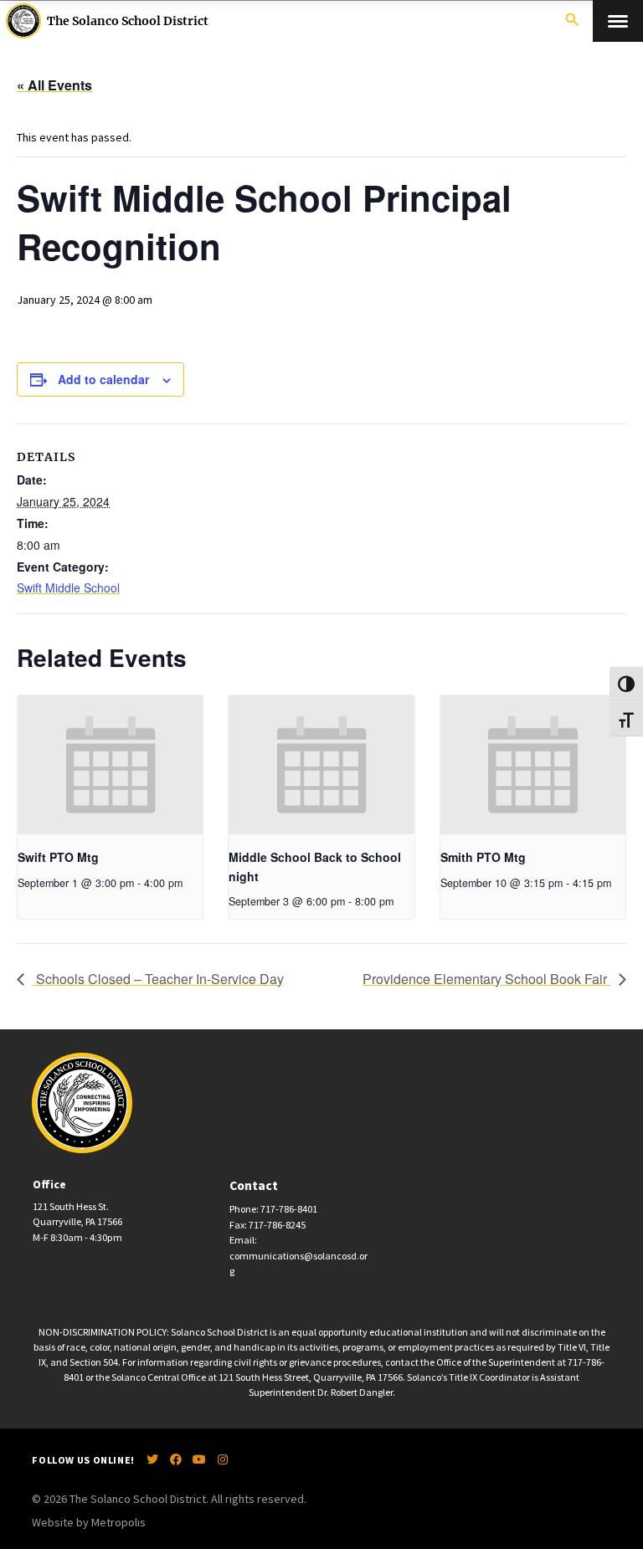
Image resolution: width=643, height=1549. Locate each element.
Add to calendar (103, 379)
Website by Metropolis (89, 1522)
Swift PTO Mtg (58, 857)
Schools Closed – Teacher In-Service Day (158, 978)
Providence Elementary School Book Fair (486, 978)
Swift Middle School (68, 587)
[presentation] (110, 764)
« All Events (54, 85)
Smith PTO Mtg (483, 857)
